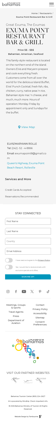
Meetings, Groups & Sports (16, 306)
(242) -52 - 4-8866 (22, 148)
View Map (28, 127)
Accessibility (40, 313)
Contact (40, 305)
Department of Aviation (15, 322)
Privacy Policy (44, 260)
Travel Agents (16, 312)
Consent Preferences (40, 323)
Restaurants (46, 13)
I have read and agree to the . (32, 261)
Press (16, 316)
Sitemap (40, 317)
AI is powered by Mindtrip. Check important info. (28, 401)
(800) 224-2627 (38, 396)
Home (34, 13)
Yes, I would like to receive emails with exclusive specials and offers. (31, 268)
